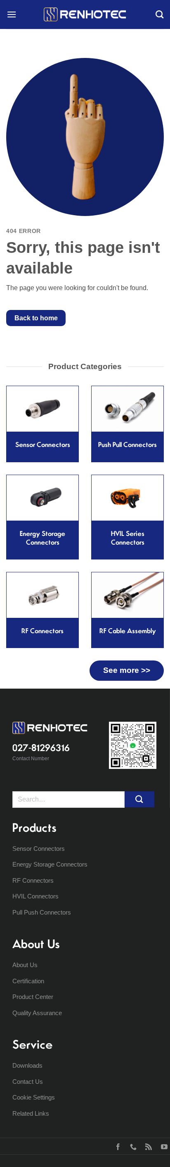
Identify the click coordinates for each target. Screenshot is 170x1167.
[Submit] (139, 799)
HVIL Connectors (35, 896)
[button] (12, 14)
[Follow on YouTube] (162, 1146)
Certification (28, 981)
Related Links (30, 1113)
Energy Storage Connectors (49, 864)
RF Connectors (33, 880)
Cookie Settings (33, 1097)
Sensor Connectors (38, 848)
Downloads (27, 1065)
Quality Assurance (37, 1012)
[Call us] (131, 1146)
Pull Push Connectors (41, 912)
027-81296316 (41, 748)
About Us (25, 964)
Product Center (32, 996)
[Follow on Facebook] (116, 1146)
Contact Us (27, 1081)
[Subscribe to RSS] (147, 1146)
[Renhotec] (85, 14)
